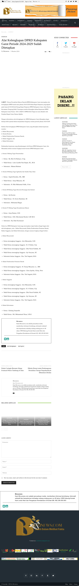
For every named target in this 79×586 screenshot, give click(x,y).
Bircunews (6, 51)
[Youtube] (8, 339)
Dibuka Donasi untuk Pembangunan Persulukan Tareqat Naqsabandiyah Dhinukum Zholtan (39, 370)
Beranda (3, 32)
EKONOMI (9, 418)
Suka (57, 42)
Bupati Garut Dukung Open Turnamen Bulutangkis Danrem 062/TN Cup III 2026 (26, 423)
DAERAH (10, 32)
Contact (76, 584)
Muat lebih (65, 167)
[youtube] (13, 393)
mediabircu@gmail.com (43, 540)
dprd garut (21, 346)
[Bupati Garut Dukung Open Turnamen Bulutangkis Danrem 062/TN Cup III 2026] (26, 416)
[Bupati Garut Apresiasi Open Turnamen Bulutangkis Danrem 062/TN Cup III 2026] (57, 159)
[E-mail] (5, 339)
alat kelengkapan (11, 346)
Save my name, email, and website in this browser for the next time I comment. (25, 478)
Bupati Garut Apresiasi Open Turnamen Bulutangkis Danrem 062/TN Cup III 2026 (69, 160)
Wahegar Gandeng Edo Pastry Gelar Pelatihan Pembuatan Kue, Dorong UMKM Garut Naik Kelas (9, 422)
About (70, 584)
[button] (75, 23)
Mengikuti (66, 42)
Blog (66, 584)
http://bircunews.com (18, 383)
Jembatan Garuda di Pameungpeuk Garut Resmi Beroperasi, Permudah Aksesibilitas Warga (43, 422)
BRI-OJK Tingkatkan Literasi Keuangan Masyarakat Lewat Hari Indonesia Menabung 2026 (69, 151)
